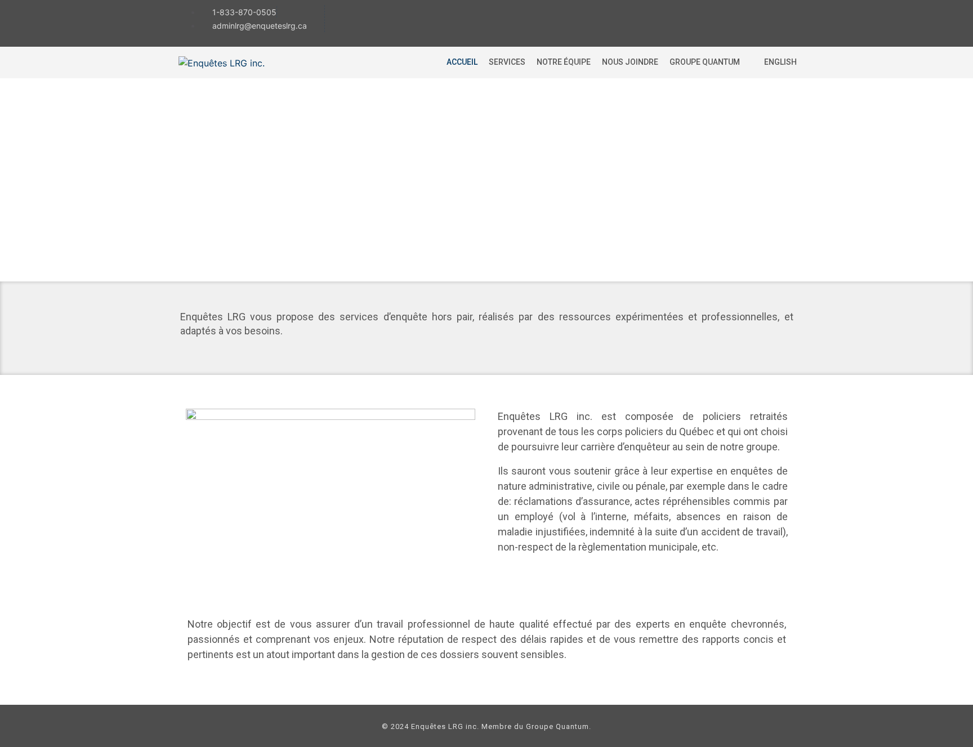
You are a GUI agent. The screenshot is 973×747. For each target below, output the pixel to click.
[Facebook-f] (739, 22)
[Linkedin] (781, 22)
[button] (711, 62)
